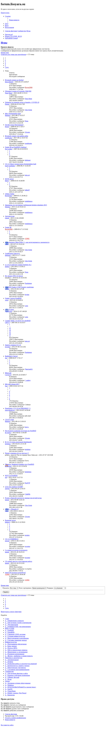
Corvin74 (8, 375)
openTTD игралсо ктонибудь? (15, 572)
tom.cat (27, 175)
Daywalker (8, 149)
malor (7, 244)
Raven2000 (28, 87)
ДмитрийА (29, 369)
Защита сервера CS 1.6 (13, 345)
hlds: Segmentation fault (13, 113)
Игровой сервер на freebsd (14, 80)
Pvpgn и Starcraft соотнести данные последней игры (23, 498)
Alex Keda (28, 110)
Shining (7, 207)
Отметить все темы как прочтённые (13, 54)
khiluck (7, 522)
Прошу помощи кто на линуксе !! (17, 453)
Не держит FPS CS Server (14, 276)
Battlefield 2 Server (11, 356)
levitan (7, 289)
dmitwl (7, 266)
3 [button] (5, 62)
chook (7, 218)
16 (10, 334)
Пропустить (5, 13)
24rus (7, 511)
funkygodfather (10, 166)
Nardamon (28, 283)
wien (6, 300)
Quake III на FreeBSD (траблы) (15, 147)
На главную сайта (7, 725)
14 (10, 330)
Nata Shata (8, 93)
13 (10, 328)
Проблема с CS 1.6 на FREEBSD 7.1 (18, 408)
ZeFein (7, 488)
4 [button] (5, 63)
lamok (7, 500)
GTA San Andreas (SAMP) (14, 487)
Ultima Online (9, 194)
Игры (4, 42)
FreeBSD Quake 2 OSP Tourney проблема (19, 287)
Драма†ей (8, 311)
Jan (6, 358)
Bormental (8, 196)
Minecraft (8, 373)
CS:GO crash (9, 419)
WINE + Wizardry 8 (11, 509)
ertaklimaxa (28, 201)
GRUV (7, 322)
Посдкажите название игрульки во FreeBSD (20, 431)
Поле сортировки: (25, 588)
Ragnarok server (10, 520)
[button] (7, 67)
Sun (6, 386)
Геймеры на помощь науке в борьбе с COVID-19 (22, 102)
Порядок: (50, 588)
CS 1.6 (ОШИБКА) (11, 539)
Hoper (7, 126)
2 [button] (5, 60)
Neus (26, 121)
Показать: (6, 588)
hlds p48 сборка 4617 (12, 384)
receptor (7, 347)
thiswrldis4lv (9, 82)
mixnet (7, 541)
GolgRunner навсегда (12, 253)
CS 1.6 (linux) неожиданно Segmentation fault (20, 164)
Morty (7, 181)
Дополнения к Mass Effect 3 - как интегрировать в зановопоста (27, 242)
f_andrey (28, 380)
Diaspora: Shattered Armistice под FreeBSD (19, 464)
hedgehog (8, 466)
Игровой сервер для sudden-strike (16, 136)
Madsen (7, 115)
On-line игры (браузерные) (14, 125)
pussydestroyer (10, 410)
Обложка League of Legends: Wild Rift (18, 91)
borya (27, 427)
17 (10, 335)
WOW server (9, 179)
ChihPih (27, 494)
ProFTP (27, 483)
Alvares (27, 132)
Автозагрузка (9, 216)
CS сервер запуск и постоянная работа (18, 561)
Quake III (8, 227)
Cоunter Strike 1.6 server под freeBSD (18, 321)
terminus (8, 444)
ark (6, 477)
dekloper (28, 160)
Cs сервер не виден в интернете (16, 550)
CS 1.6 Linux (9, 309)
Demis (7, 104)
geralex (27, 535)
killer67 (27, 190)
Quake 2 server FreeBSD (13, 298)
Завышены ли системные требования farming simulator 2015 (26, 205)
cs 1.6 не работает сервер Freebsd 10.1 (18, 265)
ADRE (27, 238)
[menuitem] (14, 20)
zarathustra (8, 138)
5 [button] (5, 65)
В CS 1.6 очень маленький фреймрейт (18, 442)
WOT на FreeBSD (11, 475)
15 (10, 332)
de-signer (8, 432)
